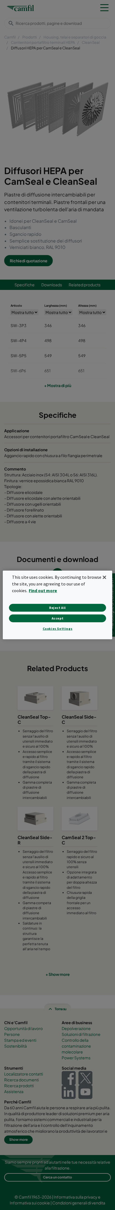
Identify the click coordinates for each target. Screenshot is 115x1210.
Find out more (43, 590)
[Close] (104, 577)
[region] (57, 605)
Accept (58, 618)
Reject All (57, 608)
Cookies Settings (58, 628)
